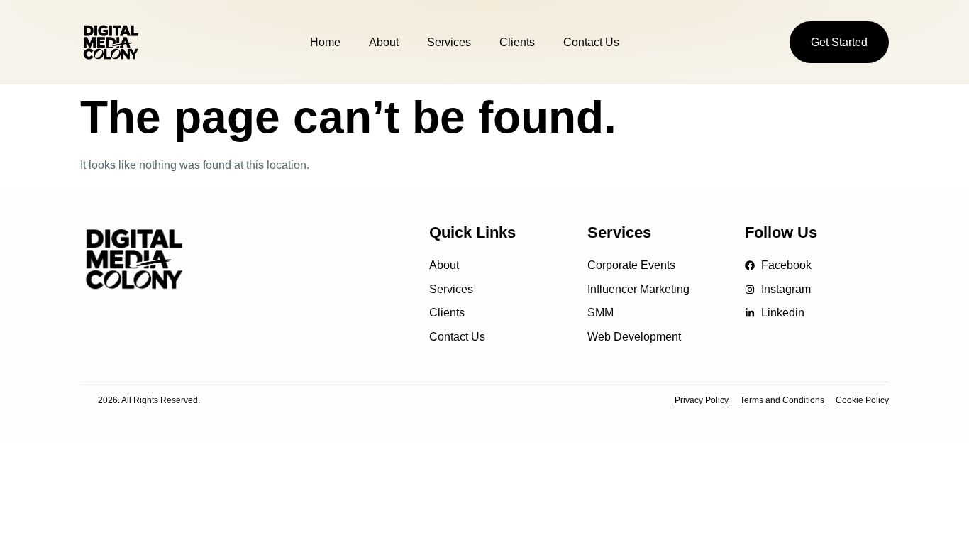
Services (449, 42)
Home (325, 42)
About (384, 42)
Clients (517, 42)
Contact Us (591, 42)
